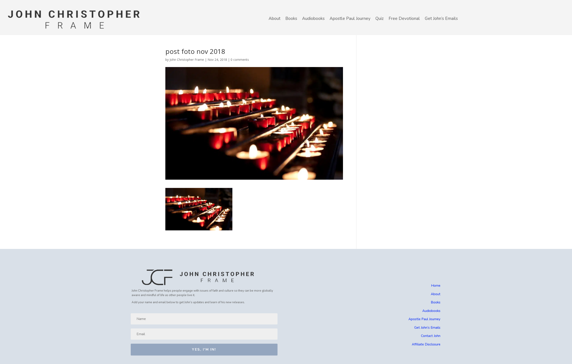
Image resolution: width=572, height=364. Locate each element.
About (274, 18)
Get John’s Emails (441, 18)
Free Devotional (404, 18)
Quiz (379, 18)
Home (435, 285)
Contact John (430, 336)
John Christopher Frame (187, 59)
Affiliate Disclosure (426, 344)
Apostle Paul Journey (350, 18)
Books (291, 18)
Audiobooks (313, 18)
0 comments (240, 59)
